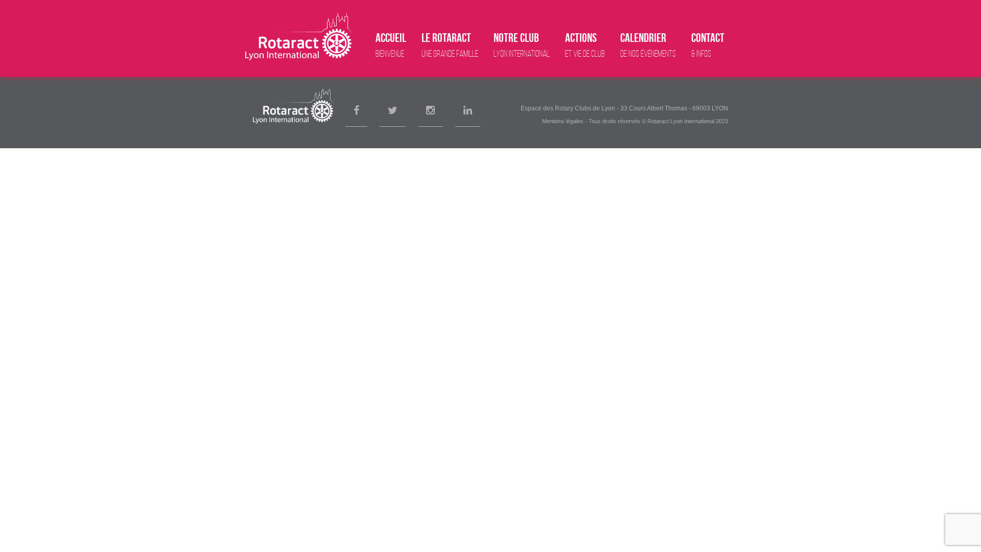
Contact (708, 45)
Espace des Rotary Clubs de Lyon (568, 108)
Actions (585, 45)
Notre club (522, 45)
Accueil (391, 45)
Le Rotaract (450, 45)
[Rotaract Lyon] (298, 35)
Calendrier (648, 45)
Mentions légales (562, 121)
